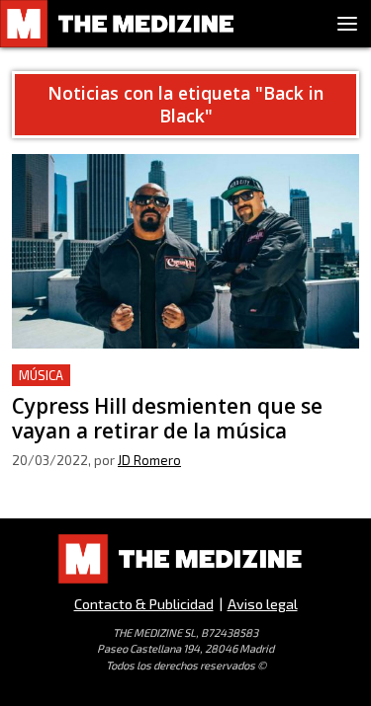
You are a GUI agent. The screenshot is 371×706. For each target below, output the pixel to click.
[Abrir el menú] (347, 23)
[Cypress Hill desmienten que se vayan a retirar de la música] (185, 251)
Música (41, 375)
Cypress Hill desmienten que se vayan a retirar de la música (179, 387)
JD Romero (149, 460)
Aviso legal (263, 603)
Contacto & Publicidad (144, 603)
